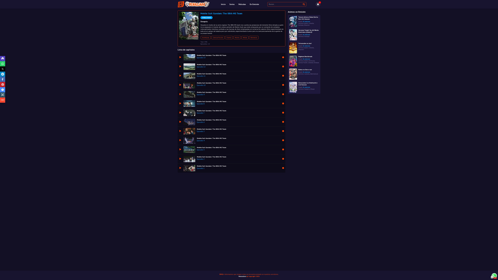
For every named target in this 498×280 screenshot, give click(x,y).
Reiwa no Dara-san (305, 70)
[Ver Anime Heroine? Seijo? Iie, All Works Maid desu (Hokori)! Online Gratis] (293, 34)
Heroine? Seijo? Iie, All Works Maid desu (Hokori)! (308, 31)
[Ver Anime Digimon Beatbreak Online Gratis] (293, 60)
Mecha (237, 37)
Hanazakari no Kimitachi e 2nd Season (307, 84)
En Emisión (254, 4)
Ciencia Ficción (218, 37)
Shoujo (312, 89)
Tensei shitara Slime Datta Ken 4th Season (308, 18)
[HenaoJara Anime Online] (194, 4)
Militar (245, 37)
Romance (254, 37)
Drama (229, 37)
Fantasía (300, 25)
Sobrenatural (314, 74)
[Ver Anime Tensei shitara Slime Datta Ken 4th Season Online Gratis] (293, 21)
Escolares (307, 89)
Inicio (223, 4)
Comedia (311, 23)
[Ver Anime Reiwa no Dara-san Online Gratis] (293, 74)
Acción (306, 23)
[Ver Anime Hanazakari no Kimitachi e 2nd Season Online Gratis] (293, 87)
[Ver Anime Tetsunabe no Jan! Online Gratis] (293, 47)
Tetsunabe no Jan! (305, 43)
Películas (242, 4)
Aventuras (205, 37)
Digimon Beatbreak (305, 56)
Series (232, 4)
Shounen (307, 25)
